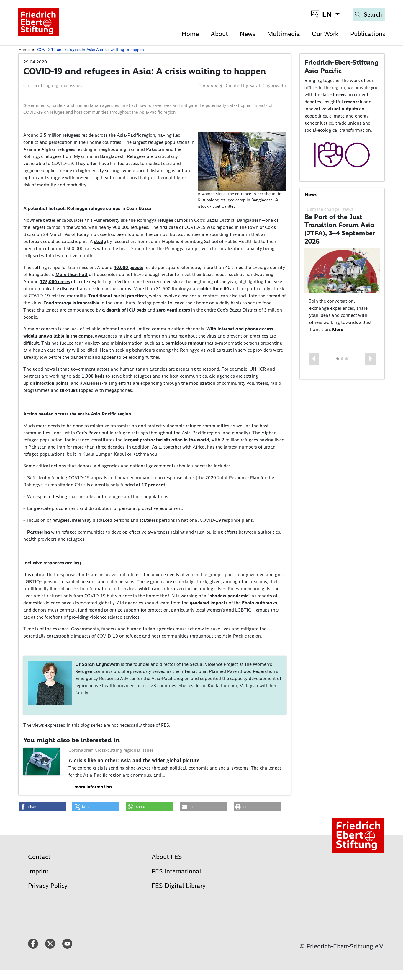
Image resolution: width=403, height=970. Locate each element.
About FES (167, 857)
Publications (367, 34)
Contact (39, 857)
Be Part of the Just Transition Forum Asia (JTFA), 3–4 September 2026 (339, 229)
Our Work (325, 34)
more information (93, 787)
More (337, 329)
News (247, 34)
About (219, 34)
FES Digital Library (179, 886)
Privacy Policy (48, 886)
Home (190, 34)
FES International (176, 871)
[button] (314, 359)
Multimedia (283, 34)
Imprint (38, 871)
